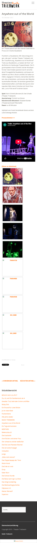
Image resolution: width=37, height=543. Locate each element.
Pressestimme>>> (8, 118)
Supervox (5, 494)
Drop (3, 470)
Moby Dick (5, 404)
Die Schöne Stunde (8, 476)
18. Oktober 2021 (7, 18)
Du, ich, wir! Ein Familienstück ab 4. (13, 398)
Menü (33, 3)
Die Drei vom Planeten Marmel (12, 445)
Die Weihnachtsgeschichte (10, 485)
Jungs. (4, 454)
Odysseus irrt (6, 488)
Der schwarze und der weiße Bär (13, 442)
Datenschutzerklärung (10, 525)
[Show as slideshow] (9, 166)
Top (33, 534)
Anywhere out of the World (11, 423)
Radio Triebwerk (7, 534)
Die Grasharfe (6, 435)
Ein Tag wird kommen (9, 426)
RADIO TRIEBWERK (8, 420)
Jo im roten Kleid (7, 411)
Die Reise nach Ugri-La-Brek (11, 479)
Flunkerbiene (6, 414)
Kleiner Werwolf (7, 491)
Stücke (13, 360)
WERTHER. (5, 429)
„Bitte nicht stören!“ (8, 457)
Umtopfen (5, 451)
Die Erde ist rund (7, 466)
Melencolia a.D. (7, 432)
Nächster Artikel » (27, 381)
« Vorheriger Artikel (10, 381)
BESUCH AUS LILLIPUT (9, 395)
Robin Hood (6, 463)
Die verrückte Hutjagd (9, 448)
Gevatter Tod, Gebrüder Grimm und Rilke (15, 401)
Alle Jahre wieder (7, 417)
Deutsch (21, 541)
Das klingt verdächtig (9, 482)
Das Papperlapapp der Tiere (11, 460)
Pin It (22, 365)
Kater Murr (5, 473)
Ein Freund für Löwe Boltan (11, 408)
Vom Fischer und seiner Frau (11, 439)
